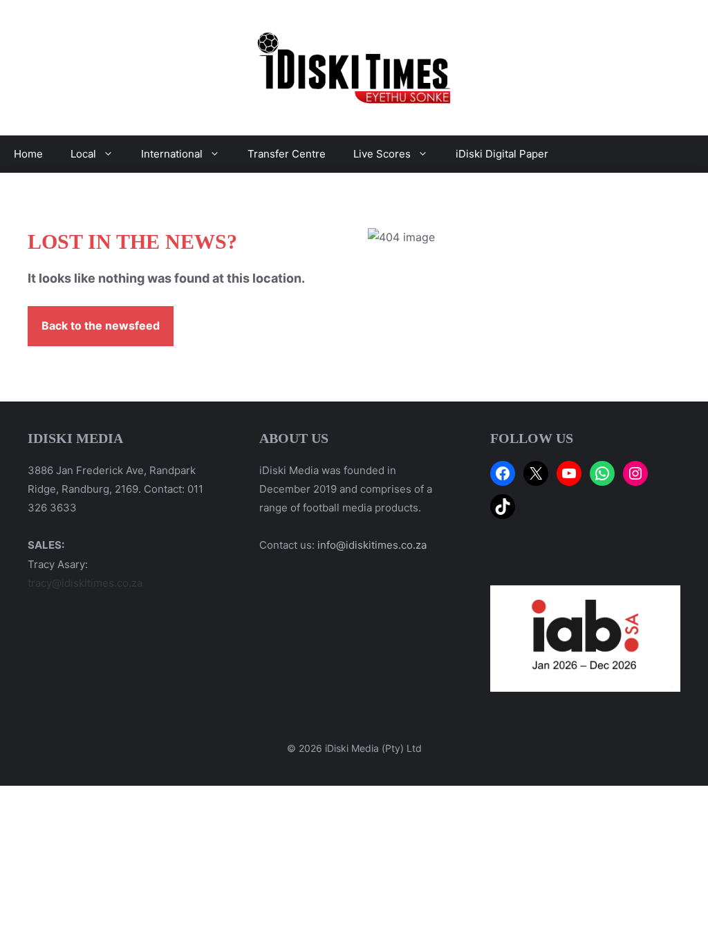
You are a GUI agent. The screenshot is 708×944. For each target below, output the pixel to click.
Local (83, 153)
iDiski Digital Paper (502, 153)
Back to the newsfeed (100, 325)
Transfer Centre (287, 153)
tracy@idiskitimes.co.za (85, 582)
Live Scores (382, 153)
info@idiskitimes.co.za (372, 544)
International (172, 153)
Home (28, 153)
